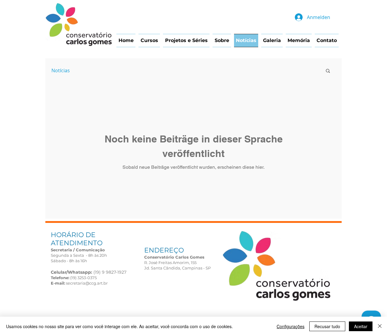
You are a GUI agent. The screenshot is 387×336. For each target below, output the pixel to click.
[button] (328, 71)
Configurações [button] (290, 326)
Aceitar (360, 326)
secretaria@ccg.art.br (87, 283)
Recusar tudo (327, 326)
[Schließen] (379, 326)
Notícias (60, 70)
